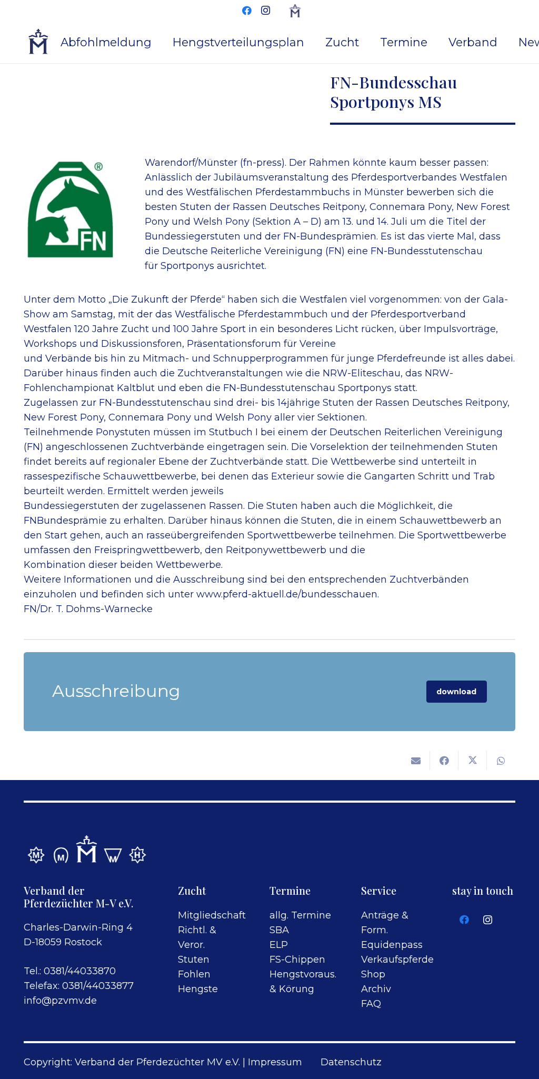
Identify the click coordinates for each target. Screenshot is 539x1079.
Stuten (193, 959)
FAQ (371, 1004)
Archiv (376, 989)
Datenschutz (351, 1062)
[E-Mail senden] (416, 760)
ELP (279, 945)
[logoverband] (39, 42)
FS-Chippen (297, 959)
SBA (279, 930)
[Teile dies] (444, 760)
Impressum (275, 1062)
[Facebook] (246, 10)
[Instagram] (265, 10)
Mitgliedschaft (212, 915)
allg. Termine (300, 915)
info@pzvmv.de (60, 1000)
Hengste (198, 989)
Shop (373, 974)
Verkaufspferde (397, 959)
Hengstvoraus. (303, 974)
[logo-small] (295, 10)
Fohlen (194, 974)
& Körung (292, 989)
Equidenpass (392, 945)
